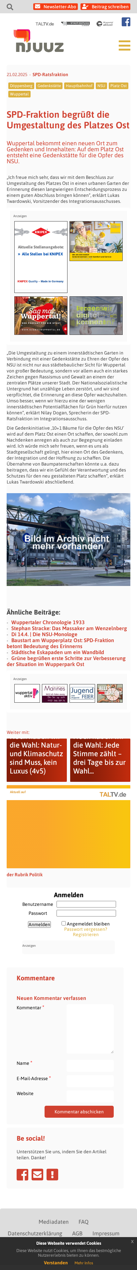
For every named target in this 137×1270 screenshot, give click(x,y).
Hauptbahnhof (79, 85)
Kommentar (30, 1007)
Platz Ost (118, 85)
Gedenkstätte (49, 85)
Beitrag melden (52, 1174)
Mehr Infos (83, 1263)
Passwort (38, 913)
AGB (77, 1233)
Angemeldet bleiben (88, 923)
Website (25, 1093)
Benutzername (37, 904)
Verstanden (56, 1262)
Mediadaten (53, 1221)
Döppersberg (21, 85)
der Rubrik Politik (25, 874)
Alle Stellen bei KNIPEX (40, 253)
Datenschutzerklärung (35, 1233)
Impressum (105, 1233)
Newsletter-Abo (60, 6)
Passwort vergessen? (85, 929)
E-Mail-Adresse (34, 1078)
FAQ (83, 1221)
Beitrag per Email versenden (37, 1174)
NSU (101, 85)
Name (24, 1063)
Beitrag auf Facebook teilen (22, 1174)
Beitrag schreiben (110, 6)
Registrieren (86, 934)
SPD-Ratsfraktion (50, 74)
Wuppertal (19, 94)
